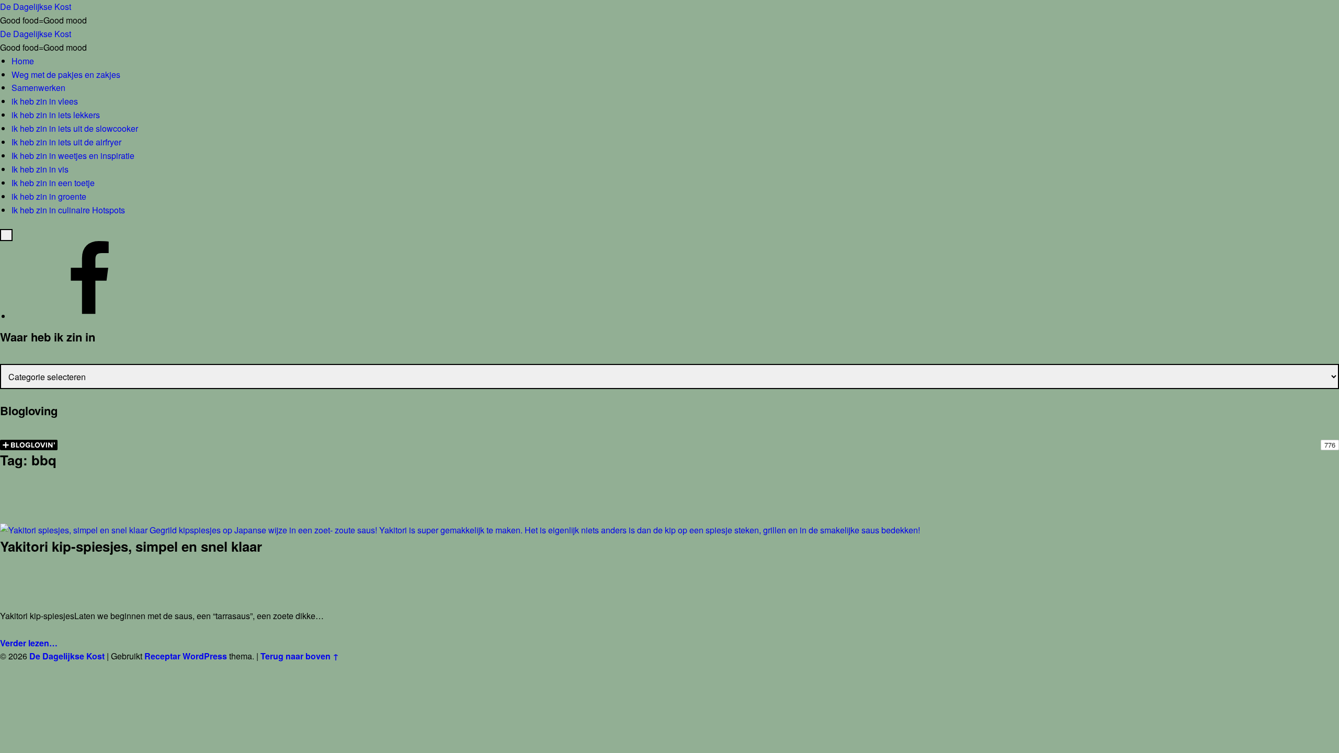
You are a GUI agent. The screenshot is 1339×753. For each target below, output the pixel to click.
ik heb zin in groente (49, 196)
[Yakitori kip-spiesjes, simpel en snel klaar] (460, 530)
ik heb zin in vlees (45, 101)
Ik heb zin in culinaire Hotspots (68, 210)
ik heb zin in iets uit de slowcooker (75, 128)
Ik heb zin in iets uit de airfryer (66, 142)
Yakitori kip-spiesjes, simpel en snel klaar (131, 546)
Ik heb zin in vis (40, 169)
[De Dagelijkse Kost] (90, 316)
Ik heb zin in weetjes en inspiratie (73, 156)
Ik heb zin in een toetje (53, 183)
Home (23, 61)
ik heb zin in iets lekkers (56, 115)
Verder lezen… (29, 643)
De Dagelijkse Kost (67, 656)
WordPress (205, 656)
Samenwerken (38, 88)
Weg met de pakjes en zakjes (66, 75)
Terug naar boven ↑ (299, 656)
